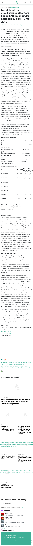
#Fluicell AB (4, 24)
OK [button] (16, 541)
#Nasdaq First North (12, 24)
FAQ (22, 507)
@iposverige (8, 530)
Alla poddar (4, 528)
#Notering (19, 24)
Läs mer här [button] (20, 537)
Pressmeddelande (14, 7)
